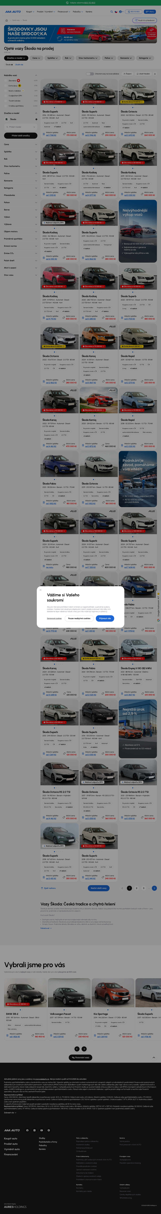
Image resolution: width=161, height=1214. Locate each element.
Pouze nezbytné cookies (79, 618)
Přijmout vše (105, 618)
